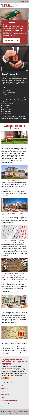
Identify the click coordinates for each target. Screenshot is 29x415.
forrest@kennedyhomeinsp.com (9, 400)
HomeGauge (14, 413)
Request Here (4, 407)
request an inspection (16, 375)
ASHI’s (9, 30)
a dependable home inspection (11, 367)
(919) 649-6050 (23, 1)
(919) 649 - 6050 (5, 388)
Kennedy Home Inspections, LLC (18, 411)
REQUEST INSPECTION (11, 40)
